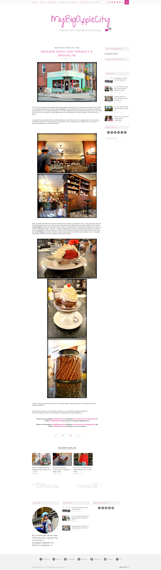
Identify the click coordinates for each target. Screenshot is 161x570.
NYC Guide (95, 2)
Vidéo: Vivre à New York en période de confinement (121, 118)
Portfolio (62, 2)
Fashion (35, 2)
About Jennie (51, 2)
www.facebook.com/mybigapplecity (84, 419)
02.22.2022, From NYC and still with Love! (121, 79)
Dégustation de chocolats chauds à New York (62, 470)
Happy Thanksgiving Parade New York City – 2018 (41, 470)
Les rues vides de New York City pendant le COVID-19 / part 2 (121, 88)
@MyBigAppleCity (59, 419)
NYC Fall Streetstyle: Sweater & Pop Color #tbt (83, 470)
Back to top (124, 567)
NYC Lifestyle (84, 2)
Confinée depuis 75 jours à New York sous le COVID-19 (121, 98)
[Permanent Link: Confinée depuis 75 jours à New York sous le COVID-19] (109, 101)
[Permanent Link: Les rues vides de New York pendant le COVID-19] (109, 110)
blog (56, 413)
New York (58, 47)
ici (81, 413)
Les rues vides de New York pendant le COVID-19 (121, 108)
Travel (42, 2)
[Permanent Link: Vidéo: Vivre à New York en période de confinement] (109, 120)
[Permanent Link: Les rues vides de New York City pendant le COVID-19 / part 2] (109, 91)
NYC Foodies (73, 2)
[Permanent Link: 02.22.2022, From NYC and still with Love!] (109, 82)
